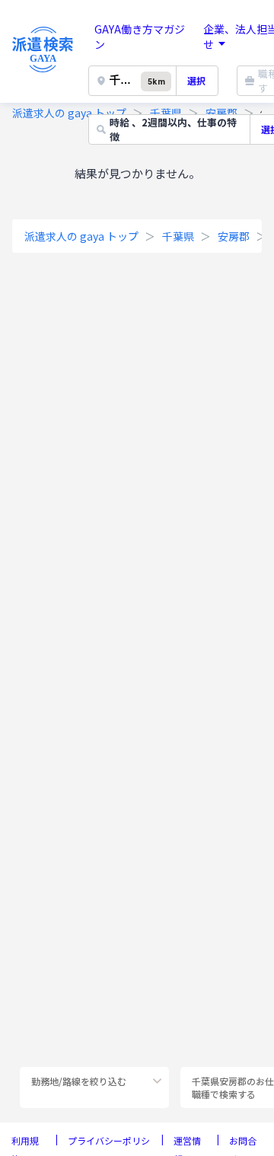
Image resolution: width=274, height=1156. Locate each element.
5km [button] (156, 82)
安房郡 (234, 236)
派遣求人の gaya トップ (69, 112)
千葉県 (178, 236)
